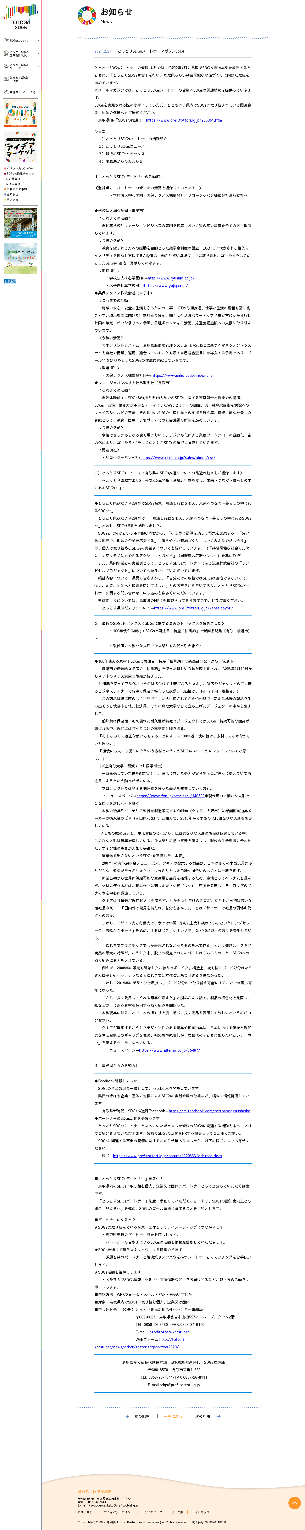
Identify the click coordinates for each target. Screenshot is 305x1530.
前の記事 (142, 1416)
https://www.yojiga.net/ (166, 285)
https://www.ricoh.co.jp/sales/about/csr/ (177, 457)
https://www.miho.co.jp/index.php (182, 375)
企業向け (14, 178)
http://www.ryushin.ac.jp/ (171, 278)
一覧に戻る (173, 1416)
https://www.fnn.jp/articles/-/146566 (171, 795)
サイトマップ (200, 1512)
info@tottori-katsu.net (169, 1331)
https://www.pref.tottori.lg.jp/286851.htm (184, 120)
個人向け (14, 184)
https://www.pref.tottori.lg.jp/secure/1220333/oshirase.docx (167, 1155)
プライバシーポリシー (118, 1512)
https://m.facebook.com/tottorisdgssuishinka (209, 1110)
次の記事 (202, 1416)
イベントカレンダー (20, 168)
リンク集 (12, 199)
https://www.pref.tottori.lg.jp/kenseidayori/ (193, 608)
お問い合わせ (86, 1512)
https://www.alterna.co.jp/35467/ (169, 1050)
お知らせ (12, 194)
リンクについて (152, 1512)
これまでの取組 (17, 189)
